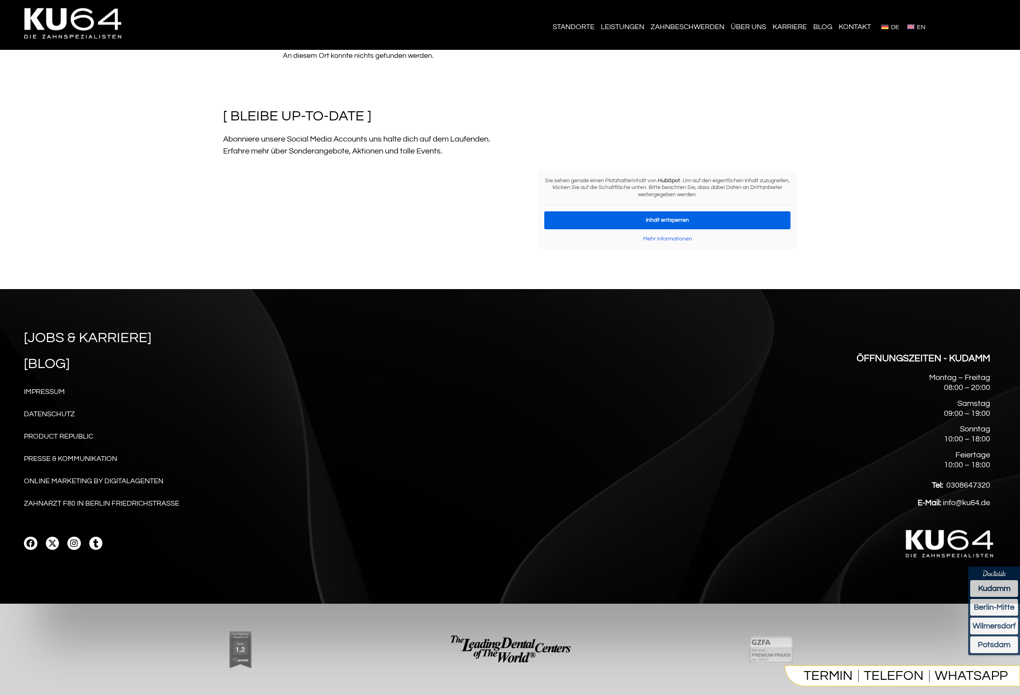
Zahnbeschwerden (687, 27)
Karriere (790, 27)
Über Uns (748, 27)
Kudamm (994, 589)
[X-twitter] (52, 543)
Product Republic (58, 436)
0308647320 (968, 485)
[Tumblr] (96, 543)
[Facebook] (30, 543)
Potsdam (994, 645)
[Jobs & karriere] (87, 337)
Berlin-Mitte (994, 607)
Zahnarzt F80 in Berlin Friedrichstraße (101, 503)
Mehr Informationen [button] (667, 239)
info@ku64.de (966, 503)
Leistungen (622, 27)
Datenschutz (49, 414)
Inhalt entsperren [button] (667, 220)
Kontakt (855, 27)
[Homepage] (73, 43)
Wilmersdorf (994, 626)
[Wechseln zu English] (916, 26)
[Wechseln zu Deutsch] (890, 26)
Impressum (44, 392)
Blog (822, 27)
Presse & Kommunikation (70, 459)
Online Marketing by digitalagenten (93, 481)
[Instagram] (74, 543)
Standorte (573, 27)
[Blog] (47, 363)
